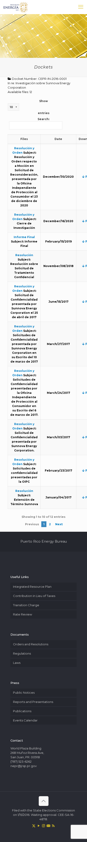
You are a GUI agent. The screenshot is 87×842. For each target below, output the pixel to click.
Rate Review (22, 614)
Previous (32, 524)
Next (59, 524)
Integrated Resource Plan (32, 586)
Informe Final (24, 237)
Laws (16, 663)
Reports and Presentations (33, 702)
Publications (22, 711)
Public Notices (24, 692)
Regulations (22, 653)
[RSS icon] (53, 825)
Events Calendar (25, 720)
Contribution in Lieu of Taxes (34, 596)
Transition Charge (26, 605)
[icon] (48, 825)
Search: (43, 119)
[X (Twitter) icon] (33, 825)
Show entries (43, 107)
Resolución (24, 255)
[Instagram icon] (43, 825)
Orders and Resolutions (30, 644)
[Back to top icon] (43, 801)
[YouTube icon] (38, 825)
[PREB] (15, 7)
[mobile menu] (81, 7)
